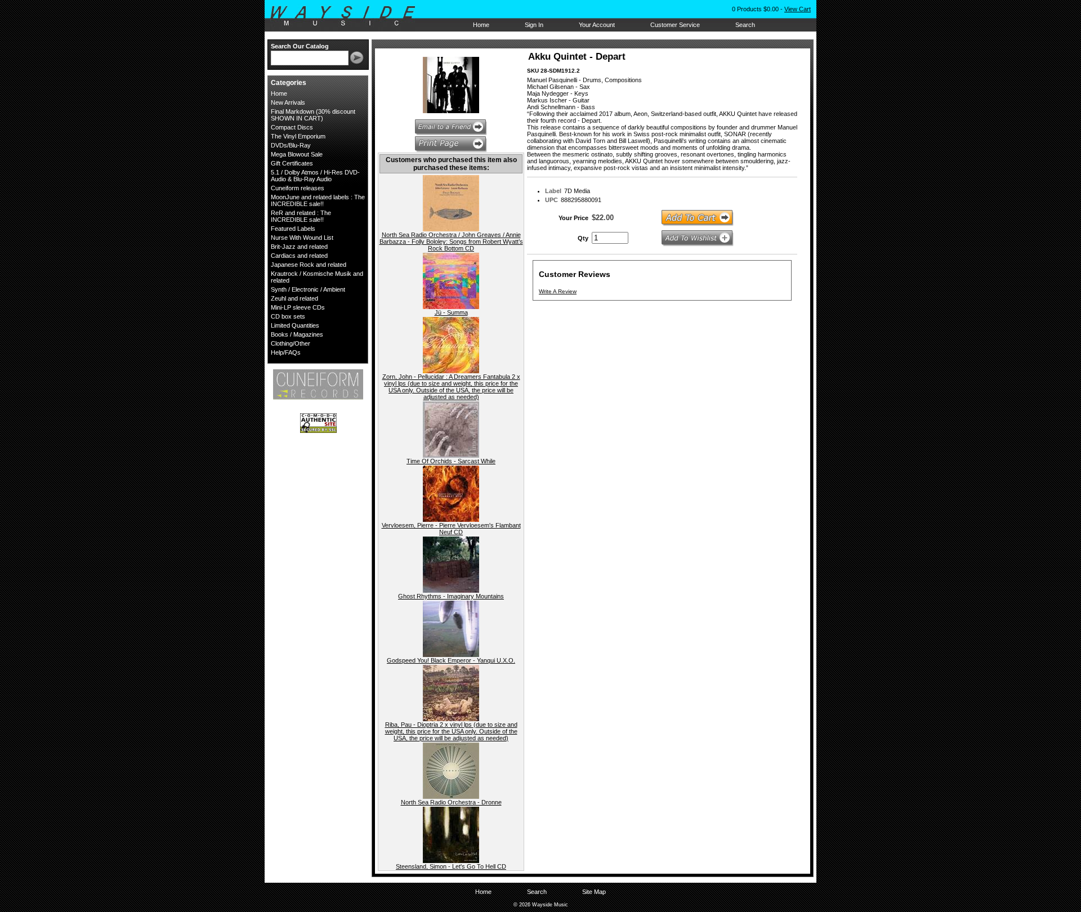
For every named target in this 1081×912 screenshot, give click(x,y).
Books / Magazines (297, 334)
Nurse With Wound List (302, 237)
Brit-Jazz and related (299, 246)
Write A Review (558, 291)
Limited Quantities (295, 325)
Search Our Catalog (300, 46)
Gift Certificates (292, 163)
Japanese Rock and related (308, 264)
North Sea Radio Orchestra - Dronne (451, 802)
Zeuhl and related (294, 298)
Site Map (594, 891)
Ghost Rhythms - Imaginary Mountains (451, 596)
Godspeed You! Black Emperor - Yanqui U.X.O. (451, 660)
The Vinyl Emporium (298, 136)
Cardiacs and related (299, 255)
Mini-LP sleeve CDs (298, 307)
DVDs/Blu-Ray (291, 145)
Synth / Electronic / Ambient (308, 289)
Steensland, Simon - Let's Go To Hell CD (451, 866)
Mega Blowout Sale (297, 154)
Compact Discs (292, 127)
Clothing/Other (290, 343)
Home (481, 24)
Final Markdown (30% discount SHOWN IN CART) (313, 115)
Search (745, 24)
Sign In (534, 24)
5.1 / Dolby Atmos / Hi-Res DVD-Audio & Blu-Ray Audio (315, 175)
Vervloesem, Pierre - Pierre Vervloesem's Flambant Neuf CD (451, 528)
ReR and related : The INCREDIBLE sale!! (301, 216)
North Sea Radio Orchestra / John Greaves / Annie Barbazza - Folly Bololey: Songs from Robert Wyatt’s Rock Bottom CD (451, 241)
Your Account (597, 24)
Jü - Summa (451, 312)
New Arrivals (288, 102)
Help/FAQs (286, 352)
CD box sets (288, 316)
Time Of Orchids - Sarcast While (451, 461)
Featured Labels (293, 228)
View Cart (797, 9)
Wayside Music (348, 16)
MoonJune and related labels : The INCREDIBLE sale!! (318, 200)
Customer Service (675, 24)
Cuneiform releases (297, 188)
